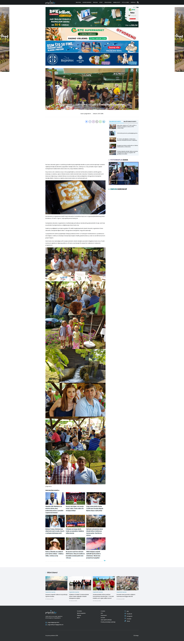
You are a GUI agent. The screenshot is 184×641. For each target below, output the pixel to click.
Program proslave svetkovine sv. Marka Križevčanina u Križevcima (127, 146)
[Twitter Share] (97, 121)
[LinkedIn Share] (103, 121)
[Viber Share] (93, 121)
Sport (101, 2)
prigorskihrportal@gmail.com (55, 624)
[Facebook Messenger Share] (86, 121)
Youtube (129, 618)
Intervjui (133, 2)
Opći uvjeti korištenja (106, 619)
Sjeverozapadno (87, 2)
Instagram (129, 616)
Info (102, 613)
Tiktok (128, 621)
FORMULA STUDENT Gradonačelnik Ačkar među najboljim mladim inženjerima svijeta (79, 596)
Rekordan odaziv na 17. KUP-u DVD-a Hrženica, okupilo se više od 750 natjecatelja (126, 127)
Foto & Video (125, 2)
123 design (136, 635)
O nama (103, 611)
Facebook (129, 614)
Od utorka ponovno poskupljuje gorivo (127, 133)
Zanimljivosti (116, 2)
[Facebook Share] (90, 121)
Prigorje (95, 2)
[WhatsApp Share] (100, 121)
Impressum (104, 615)
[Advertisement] (75, 133)
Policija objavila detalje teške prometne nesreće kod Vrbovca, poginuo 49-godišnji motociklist (127, 153)
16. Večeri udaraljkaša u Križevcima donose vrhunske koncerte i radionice (127, 139)
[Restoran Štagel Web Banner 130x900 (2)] (4, 71)
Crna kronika (107, 2)
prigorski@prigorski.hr (53, 622)
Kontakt (103, 617)
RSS (128, 611)
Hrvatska (78, 2)
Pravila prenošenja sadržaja (108, 622)
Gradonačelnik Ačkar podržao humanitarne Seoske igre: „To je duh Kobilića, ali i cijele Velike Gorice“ (103, 596)
